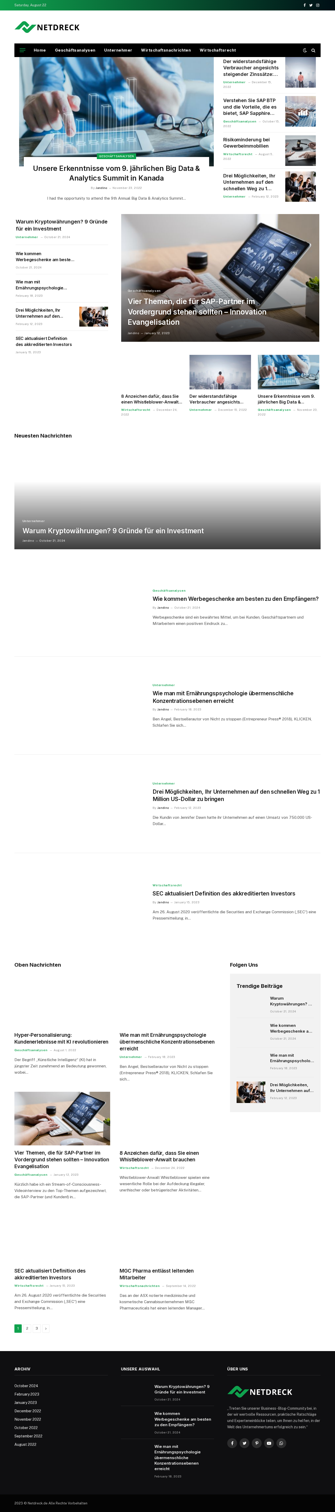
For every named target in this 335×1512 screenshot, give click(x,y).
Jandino (101, 187)
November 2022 (27, 1419)
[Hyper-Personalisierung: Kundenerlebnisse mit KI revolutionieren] (62, 1001)
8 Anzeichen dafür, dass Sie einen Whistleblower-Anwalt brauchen (150, 399)
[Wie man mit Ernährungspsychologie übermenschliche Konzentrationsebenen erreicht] (93, 288)
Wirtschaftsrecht (218, 50)
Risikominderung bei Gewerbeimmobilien (246, 143)
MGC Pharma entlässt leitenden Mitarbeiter (157, 1274)
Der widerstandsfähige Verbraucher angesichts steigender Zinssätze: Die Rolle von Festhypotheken (251, 68)
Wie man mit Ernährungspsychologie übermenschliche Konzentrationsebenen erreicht (39, 285)
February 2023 (26, 1394)
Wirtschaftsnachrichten (166, 50)
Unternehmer (118, 50)
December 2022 (27, 1411)
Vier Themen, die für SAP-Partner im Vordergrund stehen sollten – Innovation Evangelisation (197, 311)
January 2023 (25, 1403)
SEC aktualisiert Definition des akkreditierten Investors (44, 341)
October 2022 (26, 1428)
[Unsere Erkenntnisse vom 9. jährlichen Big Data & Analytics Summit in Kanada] (116, 111)
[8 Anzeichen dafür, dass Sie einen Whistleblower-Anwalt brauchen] (152, 372)
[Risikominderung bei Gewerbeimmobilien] (300, 150)
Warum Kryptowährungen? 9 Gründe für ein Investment (62, 225)
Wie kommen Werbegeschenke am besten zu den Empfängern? (44, 257)
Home (40, 50)
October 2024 (26, 1386)
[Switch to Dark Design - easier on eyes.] (305, 50)
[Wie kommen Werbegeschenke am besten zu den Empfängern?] (93, 260)
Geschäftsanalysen (75, 50)
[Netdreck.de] (47, 27)
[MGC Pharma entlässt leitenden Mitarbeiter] (167, 1236)
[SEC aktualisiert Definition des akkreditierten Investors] (93, 345)
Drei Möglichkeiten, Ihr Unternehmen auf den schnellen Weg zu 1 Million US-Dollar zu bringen (249, 182)
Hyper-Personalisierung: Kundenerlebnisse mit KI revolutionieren (61, 1038)
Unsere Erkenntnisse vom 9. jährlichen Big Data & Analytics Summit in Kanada (116, 173)
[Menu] (22, 50)
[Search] (312, 50)
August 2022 (25, 1444)
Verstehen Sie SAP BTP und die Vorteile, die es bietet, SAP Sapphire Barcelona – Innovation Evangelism (250, 107)
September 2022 (28, 1436)
